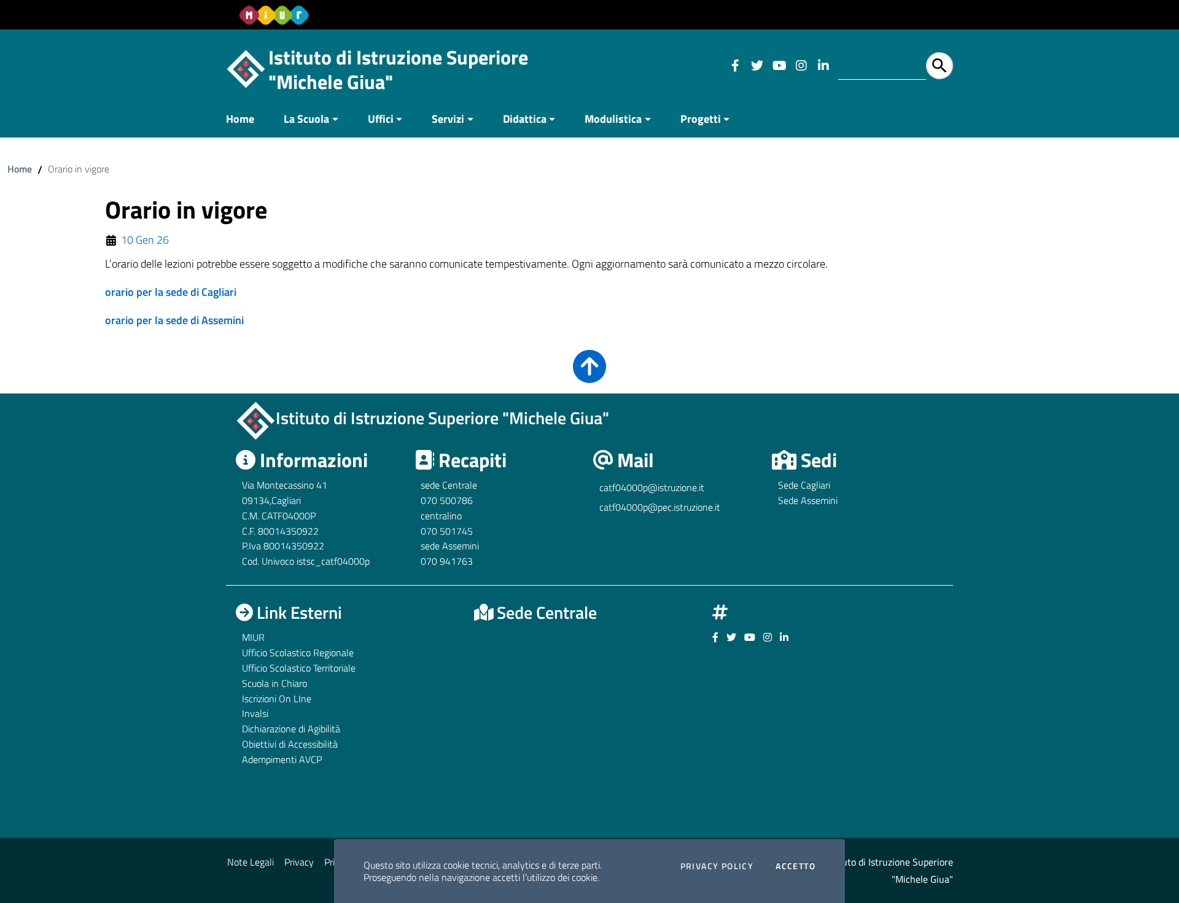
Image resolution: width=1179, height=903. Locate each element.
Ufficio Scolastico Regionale (298, 652)
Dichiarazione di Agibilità (291, 728)
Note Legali (250, 862)
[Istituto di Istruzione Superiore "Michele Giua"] (246, 68)
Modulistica (613, 118)
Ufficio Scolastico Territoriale (299, 668)
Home (240, 118)
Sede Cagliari (804, 485)
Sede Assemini (808, 500)
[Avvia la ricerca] (939, 65)
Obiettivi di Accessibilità (290, 744)
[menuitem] (247, 120)
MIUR (253, 637)
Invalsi (255, 713)
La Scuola (306, 118)
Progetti (700, 118)
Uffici (381, 118)
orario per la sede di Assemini (174, 320)
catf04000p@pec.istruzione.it (659, 507)
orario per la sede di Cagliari (170, 292)
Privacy (299, 862)
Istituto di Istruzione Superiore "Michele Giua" (398, 69)
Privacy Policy (717, 866)
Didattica (525, 118)
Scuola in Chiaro (274, 683)
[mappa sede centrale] (589, 722)
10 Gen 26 (145, 240)
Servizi (448, 118)
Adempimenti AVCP (282, 759)
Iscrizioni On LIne (276, 698)
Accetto (795, 866)
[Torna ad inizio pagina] (589, 374)
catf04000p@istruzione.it (651, 487)
